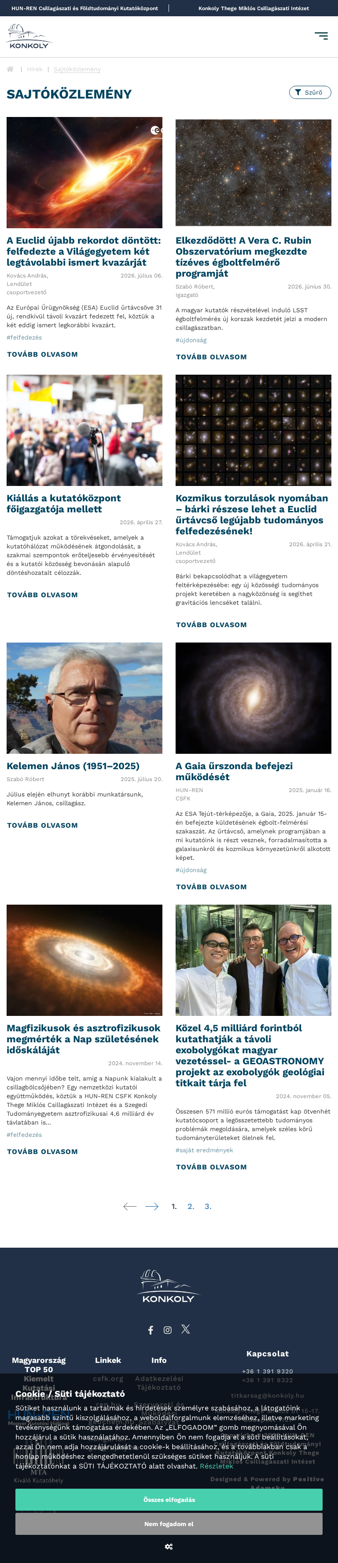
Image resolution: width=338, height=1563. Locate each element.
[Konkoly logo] (29, 37)
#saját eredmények (204, 1150)
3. (208, 1206)
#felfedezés (24, 337)
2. (191, 1206)
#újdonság (191, 339)
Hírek (35, 69)
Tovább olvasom (42, 354)
